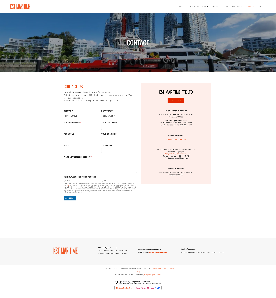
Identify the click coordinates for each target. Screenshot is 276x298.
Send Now (69, 198)
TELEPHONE (106, 145)
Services (215, 6)
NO (105, 181)
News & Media (237, 6)
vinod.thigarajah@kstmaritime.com (175, 154)
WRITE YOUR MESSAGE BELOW (78, 157)
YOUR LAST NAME (109, 122)
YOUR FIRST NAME (72, 122)
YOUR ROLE (69, 134)
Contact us (250, 6)
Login (260, 6)
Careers (225, 6)
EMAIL (67, 145)
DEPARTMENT (107, 111)
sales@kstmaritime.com (176, 139)
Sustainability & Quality (198, 6)
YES (68, 181)
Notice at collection (124, 288)
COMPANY (68, 111)
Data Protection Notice (159, 268)
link (68, 185)
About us (182, 6)
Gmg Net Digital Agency (152, 274)
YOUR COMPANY (109, 134)
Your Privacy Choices (145, 288)
